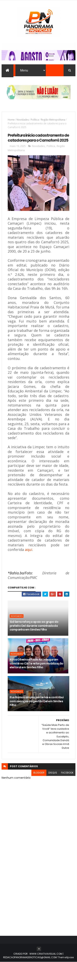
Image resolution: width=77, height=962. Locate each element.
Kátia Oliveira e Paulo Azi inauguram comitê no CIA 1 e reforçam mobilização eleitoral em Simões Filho (36, 663)
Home (11, 119)
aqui (28, 549)
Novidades (23, 119)
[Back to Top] (39, 949)
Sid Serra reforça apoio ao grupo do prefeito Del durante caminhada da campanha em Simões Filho (34, 626)
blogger (38, 772)
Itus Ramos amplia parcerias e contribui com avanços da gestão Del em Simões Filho (37, 701)
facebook (67, 772)
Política (35, 119)
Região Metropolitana (53, 119)
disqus (52, 772)
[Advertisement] (38, 886)
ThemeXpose (65, 957)
